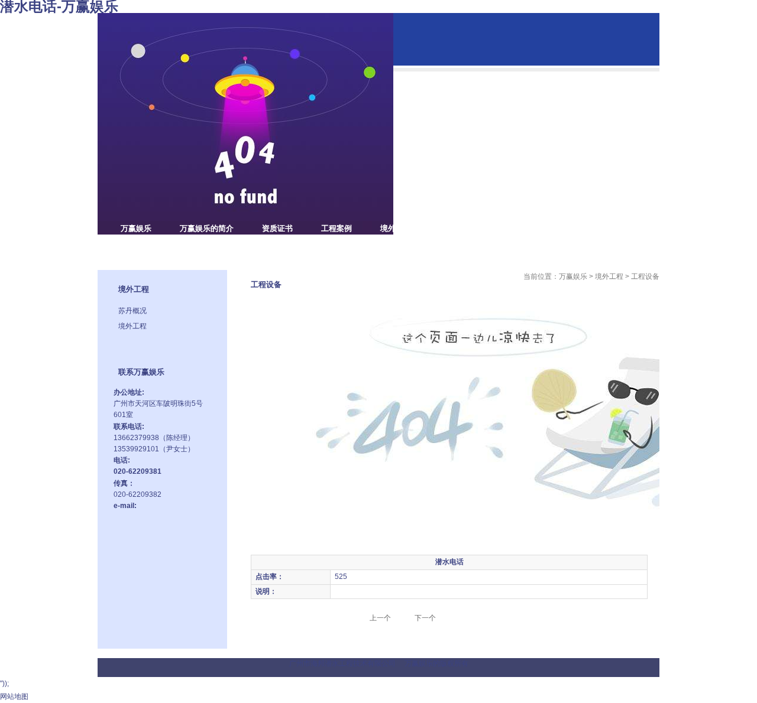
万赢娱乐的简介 (207, 228)
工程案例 (336, 228)
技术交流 (514, 228)
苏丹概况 (132, 311)
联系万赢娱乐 (144, 249)
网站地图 (14, 696)
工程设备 (454, 228)
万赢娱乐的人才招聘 (592, 228)
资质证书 (277, 228)
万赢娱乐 (136, 228)
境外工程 (395, 228)
